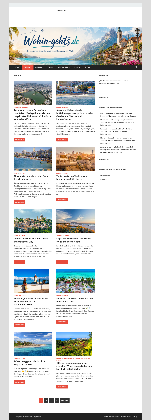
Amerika (38, 67)
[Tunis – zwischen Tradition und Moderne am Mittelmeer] (75, 159)
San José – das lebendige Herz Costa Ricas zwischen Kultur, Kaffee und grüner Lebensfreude (116, 131)
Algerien (65, 107)
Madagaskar (23, 107)
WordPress (125, 417)
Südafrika (65, 235)
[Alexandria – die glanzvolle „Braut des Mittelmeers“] (33, 159)
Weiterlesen (19, 139)
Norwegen (79, 358)
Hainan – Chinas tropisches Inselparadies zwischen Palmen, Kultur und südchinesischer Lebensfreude (117, 140)
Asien (50, 67)
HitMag (134, 417)
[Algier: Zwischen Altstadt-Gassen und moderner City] (33, 221)
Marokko (22, 295)
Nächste (64, 400)
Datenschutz (105, 176)
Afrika (27, 67)
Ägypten (22, 173)
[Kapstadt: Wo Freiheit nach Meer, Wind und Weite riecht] (75, 221)
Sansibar (65, 295)
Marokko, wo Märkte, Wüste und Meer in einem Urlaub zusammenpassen (31, 301)
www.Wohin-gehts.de (33, 417)
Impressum (104, 179)
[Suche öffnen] (136, 67)
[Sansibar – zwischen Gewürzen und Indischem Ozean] (75, 281)
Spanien (58, 360)
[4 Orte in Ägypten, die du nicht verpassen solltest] (33, 344)
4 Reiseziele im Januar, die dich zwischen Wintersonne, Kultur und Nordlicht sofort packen (74, 365)
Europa (77, 67)
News (87, 67)
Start (17, 67)
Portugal (87, 358)
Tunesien (65, 173)
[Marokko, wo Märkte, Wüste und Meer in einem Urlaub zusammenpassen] (33, 281)
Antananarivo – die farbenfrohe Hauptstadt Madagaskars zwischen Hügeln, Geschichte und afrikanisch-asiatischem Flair (118, 149)
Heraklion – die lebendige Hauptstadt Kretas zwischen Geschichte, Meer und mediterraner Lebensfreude (117, 122)
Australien (63, 67)
